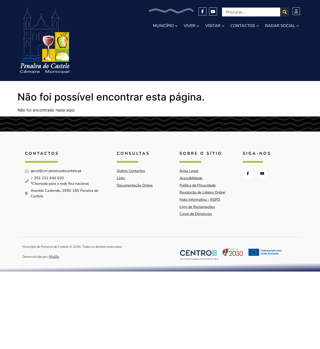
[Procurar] (284, 12)
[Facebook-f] (202, 12)
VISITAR (212, 25)
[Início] (44, 41)
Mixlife (54, 256)
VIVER (189, 25)
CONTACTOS (242, 25)
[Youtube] (213, 12)
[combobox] (251, 12)
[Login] (296, 11)
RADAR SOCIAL (280, 25)
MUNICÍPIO (163, 25)
